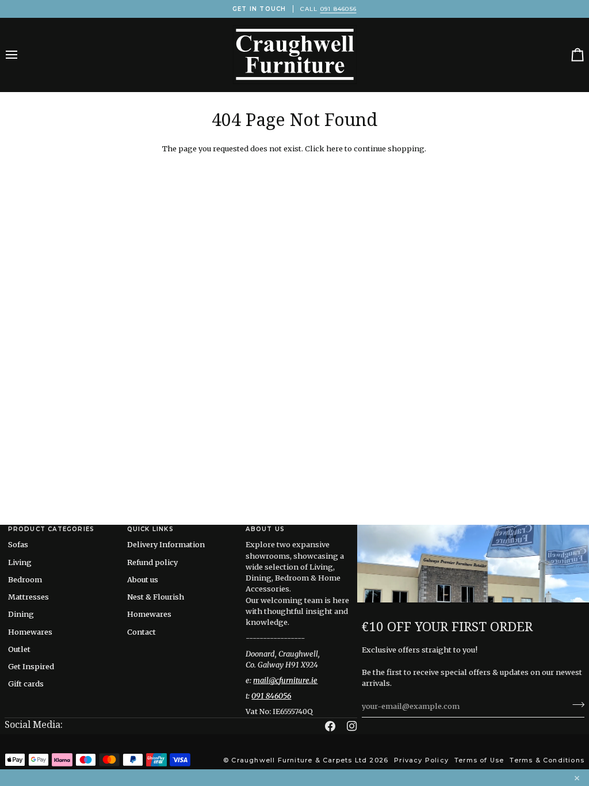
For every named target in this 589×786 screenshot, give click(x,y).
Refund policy (152, 562)
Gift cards (26, 683)
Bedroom (25, 579)
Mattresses (28, 596)
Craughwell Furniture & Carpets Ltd (299, 760)
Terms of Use (479, 760)
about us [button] (265, 529)
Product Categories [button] (51, 529)
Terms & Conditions (547, 760)
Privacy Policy (421, 760)
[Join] (574, 705)
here (334, 148)
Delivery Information (166, 544)
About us (142, 579)
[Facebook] (330, 726)
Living (20, 562)
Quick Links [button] (150, 529)
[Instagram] (352, 726)
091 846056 (338, 9)
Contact (141, 631)
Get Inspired (31, 666)
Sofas (18, 544)
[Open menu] (22, 54)
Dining (21, 614)
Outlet (19, 649)
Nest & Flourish (155, 596)
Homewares (30, 631)
